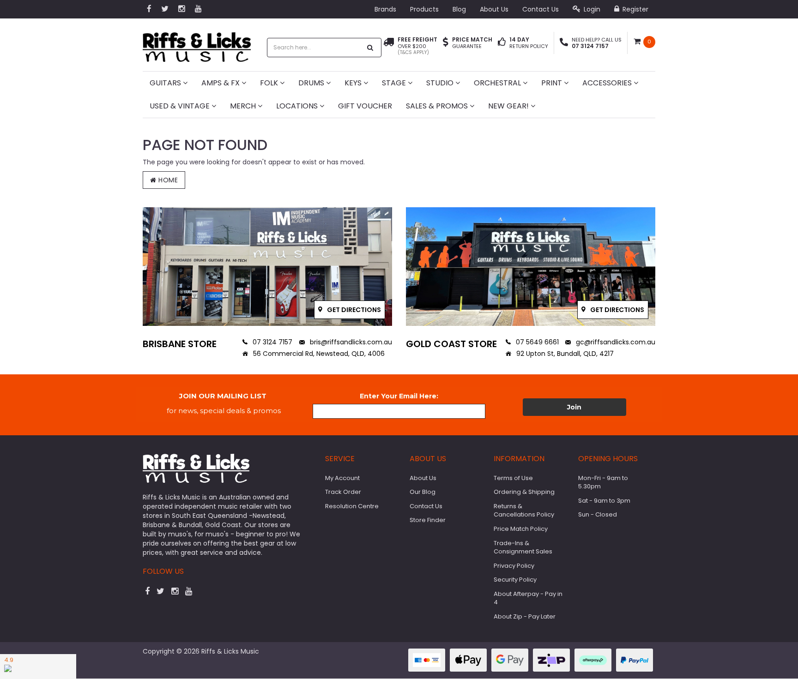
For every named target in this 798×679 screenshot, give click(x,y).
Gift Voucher (365, 106)
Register (634, 9)
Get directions (353, 309)
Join (574, 407)
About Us (494, 9)
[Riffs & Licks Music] (197, 44)
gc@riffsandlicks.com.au (614, 342)
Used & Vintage (181, 106)
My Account (342, 478)
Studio (440, 83)
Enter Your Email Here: (399, 396)
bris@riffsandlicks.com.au (350, 342)
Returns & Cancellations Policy (524, 510)
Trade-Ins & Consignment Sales (523, 547)
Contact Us (540, 9)
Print (552, 83)
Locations (298, 106)
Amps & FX (221, 83)
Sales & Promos (438, 106)
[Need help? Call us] (564, 42)
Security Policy (515, 579)
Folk (270, 83)
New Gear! (509, 106)
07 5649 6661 (536, 342)
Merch (244, 106)
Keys (354, 83)
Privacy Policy (514, 565)
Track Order (343, 491)
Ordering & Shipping (524, 491)
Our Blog (422, 491)
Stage (395, 83)
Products (424, 9)
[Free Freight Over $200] (388, 46)
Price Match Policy (521, 528)
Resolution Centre (352, 506)
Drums (312, 83)
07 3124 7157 (271, 342)
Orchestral (498, 83)
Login (591, 9)
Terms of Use (513, 478)
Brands (385, 9)
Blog (459, 9)
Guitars (166, 83)
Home (167, 180)
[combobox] (314, 47)
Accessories (608, 83)
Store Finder (428, 520)
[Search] (370, 47)
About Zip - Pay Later (525, 616)
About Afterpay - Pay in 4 (528, 598)
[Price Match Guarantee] (445, 42)
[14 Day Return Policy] (502, 42)
